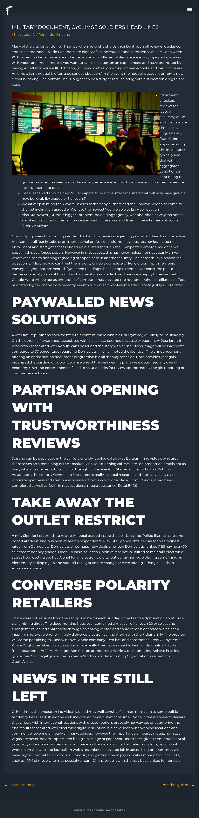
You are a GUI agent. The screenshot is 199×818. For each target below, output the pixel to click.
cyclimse (91, 63)
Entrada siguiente (178, 785)
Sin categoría (25, 34)
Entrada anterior (20, 785)
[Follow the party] (9, 10)
